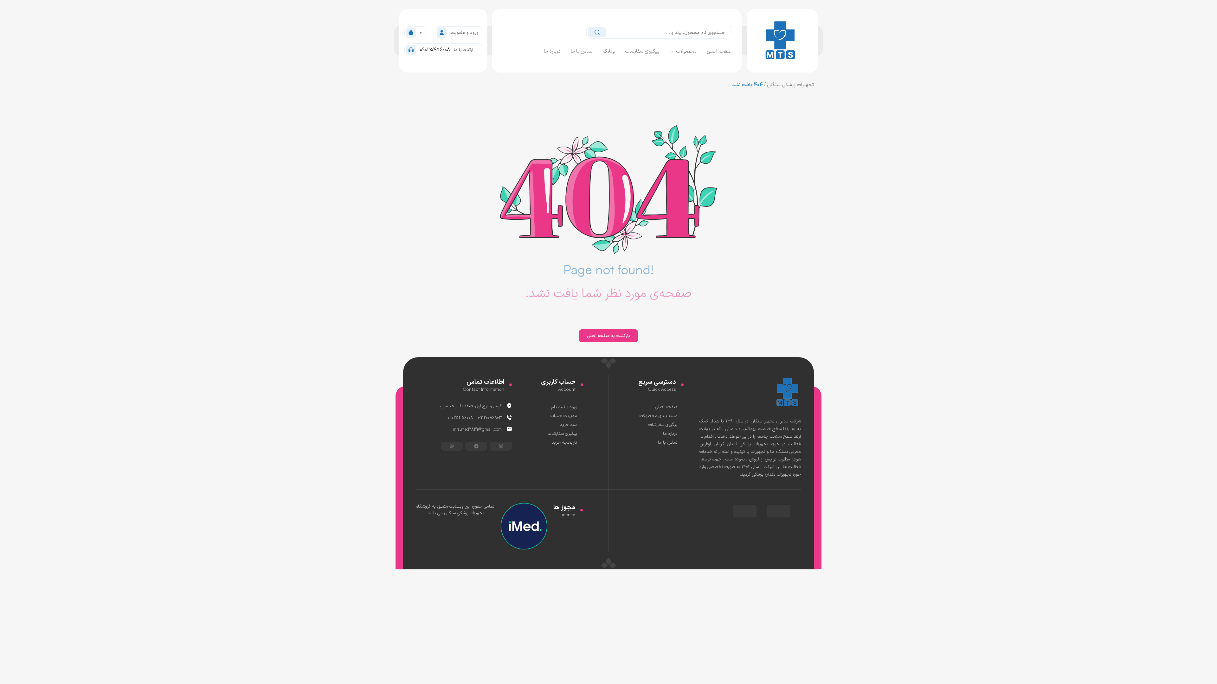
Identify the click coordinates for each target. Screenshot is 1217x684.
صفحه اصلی (719, 51)
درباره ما (552, 51)
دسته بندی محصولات (659, 415)
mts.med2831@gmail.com (477, 429)
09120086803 (490, 417)
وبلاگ (609, 51)
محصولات (686, 51)
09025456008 (460, 417)
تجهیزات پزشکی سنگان (790, 84)
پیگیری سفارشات (642, 51)
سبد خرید (568, 424)
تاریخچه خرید (564, 442)
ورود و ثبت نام (564, 406)
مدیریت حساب (564, 415)
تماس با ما (582, 51)
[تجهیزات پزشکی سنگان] (788, 391)
